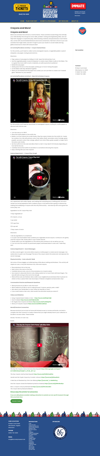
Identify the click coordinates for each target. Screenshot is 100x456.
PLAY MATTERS (32, 449)
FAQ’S (30, 431)
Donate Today (16, 401)
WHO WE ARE (31, 447)
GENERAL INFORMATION (34, 426)
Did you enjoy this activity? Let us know (22, 392)
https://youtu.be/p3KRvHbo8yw (54, 383)
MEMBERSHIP (31, 443)
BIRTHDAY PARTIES (33, 429)
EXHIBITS (31, 435)
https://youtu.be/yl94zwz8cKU (50, 377)
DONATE (30, 440)
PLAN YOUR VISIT (31, 21)
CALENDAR (31, 432)
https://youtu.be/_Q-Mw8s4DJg (47, 380)
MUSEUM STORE (32, 428)
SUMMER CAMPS (32, 438)
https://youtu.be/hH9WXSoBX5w (43, 374)
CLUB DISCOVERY (32, 444)
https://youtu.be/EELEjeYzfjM (42, 298)
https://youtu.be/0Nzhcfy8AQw (37, 304)
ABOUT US (74, 21)
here (36, 392)
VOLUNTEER (31, 442)
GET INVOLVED (63, 21)
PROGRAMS (31, 437)
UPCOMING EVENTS (33, 434)
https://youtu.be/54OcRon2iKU (42, 387)
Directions (11, 427)
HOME (22, 21)
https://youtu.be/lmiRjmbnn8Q (29, 300)
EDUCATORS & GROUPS (34, 427)
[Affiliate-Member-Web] (60, 440)
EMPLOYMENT (31, 448)
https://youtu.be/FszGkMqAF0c (42, 302)
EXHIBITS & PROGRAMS (48, 21)
